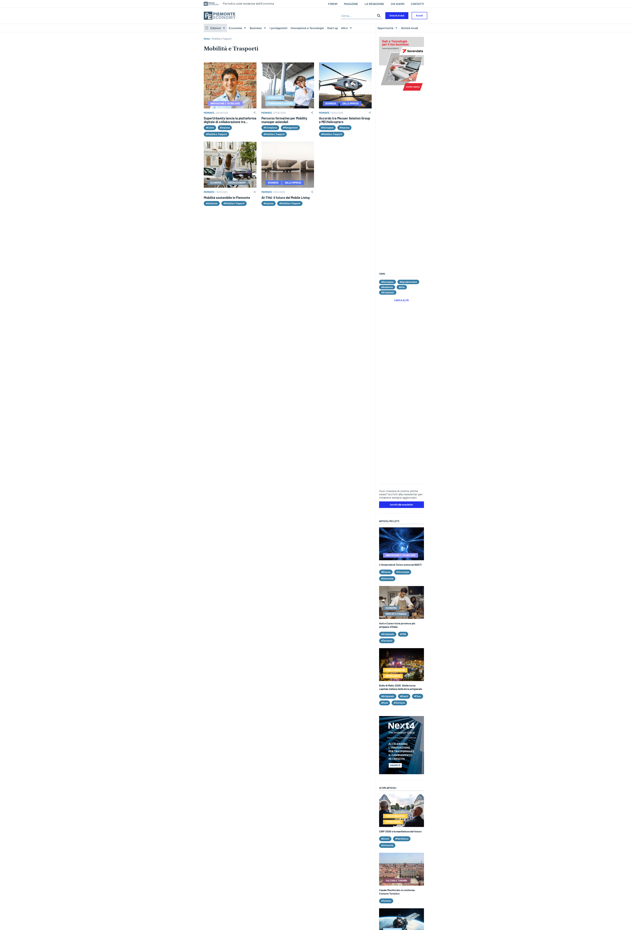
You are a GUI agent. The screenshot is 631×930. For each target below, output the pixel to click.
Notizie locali (409, 28)
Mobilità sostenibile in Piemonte (227, 198)
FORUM (332, 4)
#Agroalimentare (408, 282)
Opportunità (385, 28)
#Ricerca (385, 572)
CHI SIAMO (397, 4)
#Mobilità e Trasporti (216, 134)
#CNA (403, 634)
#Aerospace (327, 127)
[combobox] (358, 15)
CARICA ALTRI (401, 300)
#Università (387, 578)
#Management (290, 127)
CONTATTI (417, 4)
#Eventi (210, 127)
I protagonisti (278, 28)
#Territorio (386, 640)
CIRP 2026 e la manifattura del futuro (400, 831)
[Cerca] (378, 15)
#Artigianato (387, 292)
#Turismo (386, 900)
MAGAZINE (351, 4)
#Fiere (417, 696)
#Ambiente (212, 203)
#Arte (402, 287)
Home (207, 38)
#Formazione (270, 127)
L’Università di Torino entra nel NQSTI (400, 564)
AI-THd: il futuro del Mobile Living (285, 198)
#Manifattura (401, 838)
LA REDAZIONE (374, 4)
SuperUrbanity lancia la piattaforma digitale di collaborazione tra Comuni (230, 121)
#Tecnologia (402, 572)
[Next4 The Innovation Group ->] (401, 773)
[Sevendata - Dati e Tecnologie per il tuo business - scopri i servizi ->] (401, 92)
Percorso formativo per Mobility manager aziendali (284, 120)
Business (256, 28)
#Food (384, 702)
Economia (235, 28)
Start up (332, 28)
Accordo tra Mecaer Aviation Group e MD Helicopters (344, 120)
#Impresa (225, 127)
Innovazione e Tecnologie (307, 28)
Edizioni (215, 28)
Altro (344, 28)
